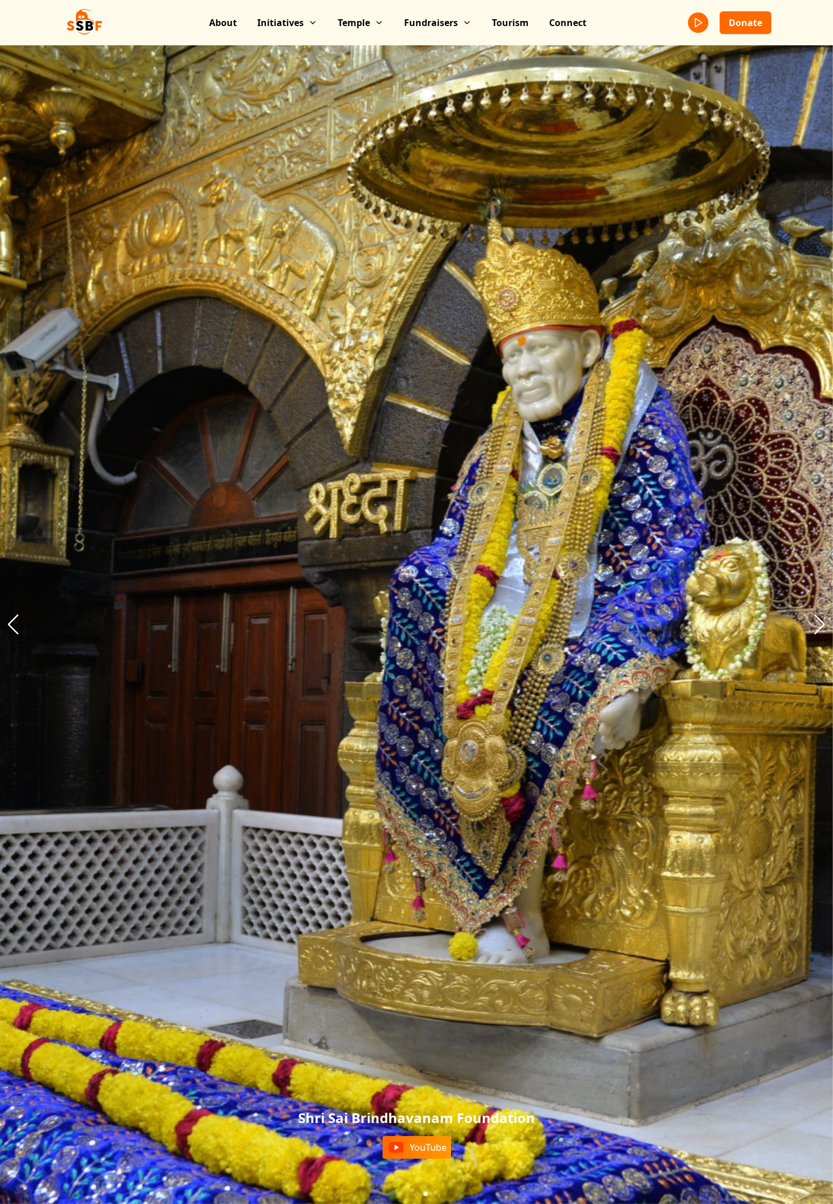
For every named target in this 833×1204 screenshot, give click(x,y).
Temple (354, 22)
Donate (745, 22)
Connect (567, 22)
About (223, 22)
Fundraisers (431, 22)
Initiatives (280, 22)
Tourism (510, 22)
